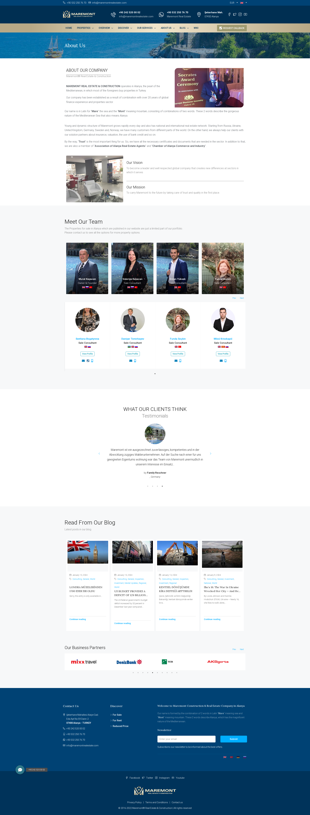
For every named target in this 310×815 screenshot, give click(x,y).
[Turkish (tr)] (230, 757)
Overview (104, 28)
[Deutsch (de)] (237, 757)
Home (69, 28)
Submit (234, 739)
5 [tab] (152, 672)
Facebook (134, 778)
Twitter (150, 778)
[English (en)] (223, 757)
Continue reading (77, 619)
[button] (243, 3)
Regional (142, 583)
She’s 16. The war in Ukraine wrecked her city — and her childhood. (222, 591)
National (207, 583)
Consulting (77, 579)
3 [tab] (157, 486)
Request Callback (233, 28)
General (86, 579)
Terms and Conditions (156, 802)
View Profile (87, 354)
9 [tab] (172, 672)
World (92, 579)
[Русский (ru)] (243, 757)
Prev (234, 298)
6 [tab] (157, 672)
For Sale (117, 715)
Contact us (177, 802)
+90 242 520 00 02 (129, 12)
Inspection (139, 579)
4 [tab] (162, 486)
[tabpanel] (87, 335)
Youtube (179, 778)
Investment (119, 583)
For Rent (117, 720)
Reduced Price (120, 726)
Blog (183, 28)
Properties (83, 28)
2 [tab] (152, 486)
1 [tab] (155, 373)
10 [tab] (176, 672)
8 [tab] (167, 672)
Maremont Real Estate (179, 16)
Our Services (145, 28)
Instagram (164, 778)
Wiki (196, 28)
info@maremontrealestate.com (136, 16)
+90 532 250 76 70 (177, 12)
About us (166, 28)
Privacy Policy (134, 802)
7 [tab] (162, 672)
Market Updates (131, 583)
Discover (123, 28)
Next (242, 298)
